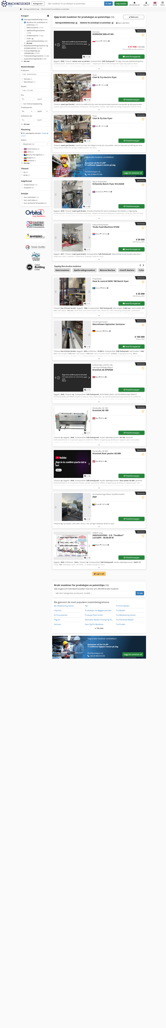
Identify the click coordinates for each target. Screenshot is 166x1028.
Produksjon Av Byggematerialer (98, 610)
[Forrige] (55, 44)
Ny (25, 172)
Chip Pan (58, 610)
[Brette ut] (99, 68)
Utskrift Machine (127, 270)
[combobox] (35, 144)
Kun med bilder (31, 197)
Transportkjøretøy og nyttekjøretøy (32, 52)
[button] (162, 3)
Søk (109, 3)
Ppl (86, 606)
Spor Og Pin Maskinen (94, 624)
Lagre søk (99, 574)
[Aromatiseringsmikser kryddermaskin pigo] (72, 507)
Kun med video (30, 200)
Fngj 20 (57, 619)
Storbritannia (33, 149)
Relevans (134, 17)
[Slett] (76, 23)
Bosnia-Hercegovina (35, 155)
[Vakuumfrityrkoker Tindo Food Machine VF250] (72, 237)
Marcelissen (29, 82)
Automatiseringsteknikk (35, 59)
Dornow (28, 79)
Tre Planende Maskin (125, 619)
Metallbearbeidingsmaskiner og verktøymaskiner (36, 47)
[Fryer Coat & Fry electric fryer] (72, 88)
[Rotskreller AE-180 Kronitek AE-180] (72, 421)
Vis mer (99, 628)
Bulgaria (31, 158)
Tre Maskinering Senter (126, 615)
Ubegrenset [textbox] (28, 144)
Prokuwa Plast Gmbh (94, 615)
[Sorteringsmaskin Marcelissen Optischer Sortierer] (72, 335)
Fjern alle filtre (123, 23)
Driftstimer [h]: (26, 116)
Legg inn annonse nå (133, 173)
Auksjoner (29, 188)
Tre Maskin (120, 610)
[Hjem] (21, 9)
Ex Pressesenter (61, 615)
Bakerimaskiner (35, 27)
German (57, 624)
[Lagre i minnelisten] (143, 35)
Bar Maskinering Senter (64, 606)
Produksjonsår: (26, 107)
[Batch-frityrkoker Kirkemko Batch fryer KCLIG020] (72, 194)
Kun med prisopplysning (32, 104)
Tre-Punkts (120, 624)
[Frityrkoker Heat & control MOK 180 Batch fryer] (72, 292)
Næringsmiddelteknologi (35, 19)
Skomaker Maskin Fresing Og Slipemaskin (102, 619)
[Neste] (89, 44)
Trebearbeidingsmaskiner (36, 56)
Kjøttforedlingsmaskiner (36, 31)
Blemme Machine (107, 270)
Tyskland (31, 161)
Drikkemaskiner (35, 35)
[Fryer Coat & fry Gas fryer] (72, 129)
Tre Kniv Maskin (122, 606)
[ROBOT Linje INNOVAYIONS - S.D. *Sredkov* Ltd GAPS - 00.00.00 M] (72, 546)
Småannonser (30, 185)
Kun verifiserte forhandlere (35, 203)
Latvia (30, 152)
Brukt (26, 175)
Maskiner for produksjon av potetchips (37, 23)
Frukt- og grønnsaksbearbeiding (37, 39)
